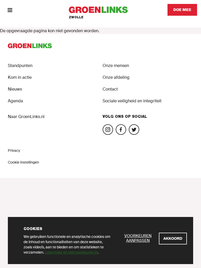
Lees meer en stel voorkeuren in (71, 252)
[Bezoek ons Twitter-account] (134, 129)
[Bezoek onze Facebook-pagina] (121, 129)
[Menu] (10, 10)
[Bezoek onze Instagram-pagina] (108, 129)
